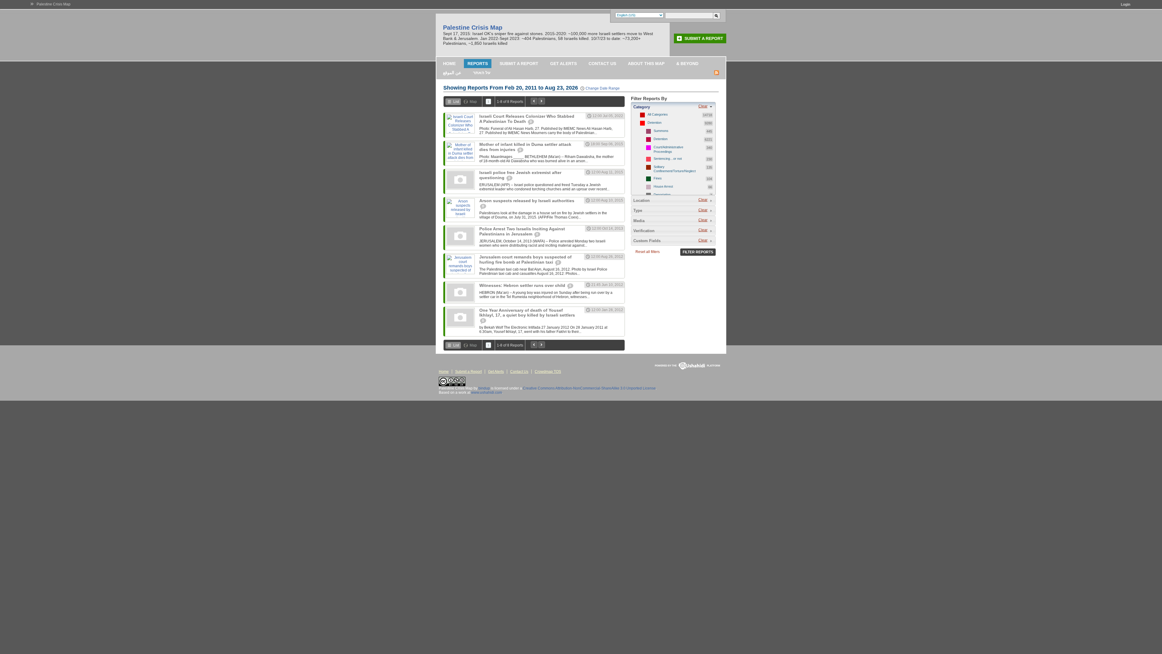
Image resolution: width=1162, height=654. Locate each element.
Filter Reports (698, 252)
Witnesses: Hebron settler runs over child (522, 285)
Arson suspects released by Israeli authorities (526, 200)
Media (639, 221)
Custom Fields (647, 240)
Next (541, 101)
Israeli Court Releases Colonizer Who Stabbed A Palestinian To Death (526, 119)
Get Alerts (563, 63)
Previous (534, 101)
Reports (478, 63)
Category (641, 107)
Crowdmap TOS (548, 372)
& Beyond (687, 63)
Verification (644, 230)
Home (449, 63)
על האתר (482, 72)
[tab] (673, 107)
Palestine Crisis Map (54, 4)
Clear (702, 106)
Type (637, 210)
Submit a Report (703, 38)
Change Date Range (603, 88)
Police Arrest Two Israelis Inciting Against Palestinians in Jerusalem (522, 231)
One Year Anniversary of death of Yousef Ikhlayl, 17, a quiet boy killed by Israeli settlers (527, 312)
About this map (646, 63)
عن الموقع (452, 72)
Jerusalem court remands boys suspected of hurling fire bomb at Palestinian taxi (525, 260)
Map (473, 102)
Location (641, 200)
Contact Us (602, 63)
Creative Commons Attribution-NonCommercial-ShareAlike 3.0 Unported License (589, 388)
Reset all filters (647, 252)
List (456, 102)
